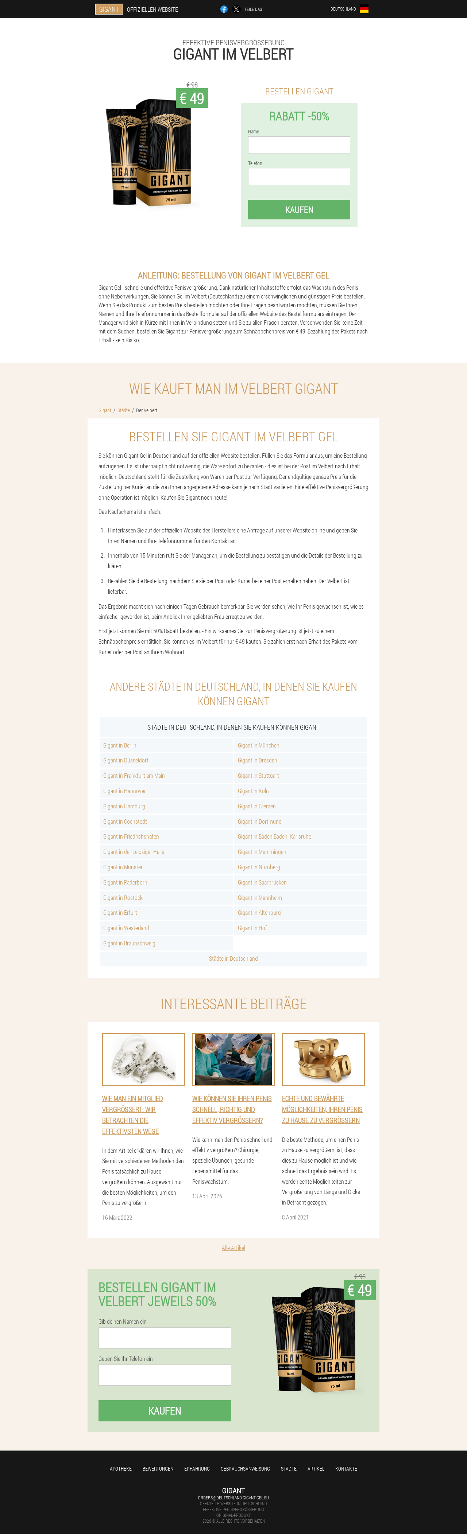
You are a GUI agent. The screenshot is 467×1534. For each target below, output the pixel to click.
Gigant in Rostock (123, 897)
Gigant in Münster (123, 867)
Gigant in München (258, 745)
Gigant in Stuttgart (258, 775)
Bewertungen (158, 1468)
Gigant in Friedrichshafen (131, 836)
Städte (289, 1468)
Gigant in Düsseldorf (125, 760)
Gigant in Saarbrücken (262, 882)
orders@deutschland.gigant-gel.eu (233, 1497)
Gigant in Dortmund (260, 821)
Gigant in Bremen (257, 806)
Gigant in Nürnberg (259, 867)
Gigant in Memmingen (262, 851)
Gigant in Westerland (126, 928)
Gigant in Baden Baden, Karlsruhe (274, 836)
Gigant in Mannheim (260, 897)
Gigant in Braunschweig (129, 943)
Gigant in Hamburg (124, 806)
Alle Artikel (233, 1248)
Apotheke (121, 1468)
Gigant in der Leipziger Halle (133, 851)
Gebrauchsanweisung (245, 1468)
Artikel (316, 1468)
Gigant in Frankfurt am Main (134, 775)
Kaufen (299, 209)
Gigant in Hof (252, 928)
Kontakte (346, 1468)
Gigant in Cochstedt (125, 821)
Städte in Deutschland (233, 958)
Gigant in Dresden (257, 760)
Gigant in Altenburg (259, 912)
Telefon (255, 163)
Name (253, 131)
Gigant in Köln (253, 791)
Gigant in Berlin (119, 745)
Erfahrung (197, 1468)
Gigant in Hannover (124, 791)
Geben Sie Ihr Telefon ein (126, 1359)
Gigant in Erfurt (120, 912)
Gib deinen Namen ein (123, 1321)
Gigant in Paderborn (125, 882)
